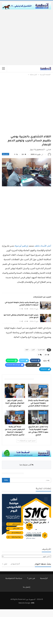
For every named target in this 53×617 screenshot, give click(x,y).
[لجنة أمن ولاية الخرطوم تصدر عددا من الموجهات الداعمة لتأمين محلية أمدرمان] (15, 417)
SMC (32, 603)
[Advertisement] (26, 37)
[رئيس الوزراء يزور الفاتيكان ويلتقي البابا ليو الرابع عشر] (45, 318)
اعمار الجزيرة (41, 350)
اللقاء (26, 350)
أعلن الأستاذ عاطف (42, 246)
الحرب (33, 350)
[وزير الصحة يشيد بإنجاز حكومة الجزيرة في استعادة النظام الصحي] (45, 305)
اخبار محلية (5, 154)
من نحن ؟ (31, 579)
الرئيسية (44, 579)
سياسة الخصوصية (13, 579)
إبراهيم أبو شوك (21, 246)
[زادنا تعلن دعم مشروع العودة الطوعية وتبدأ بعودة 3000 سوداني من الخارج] (38, 417)
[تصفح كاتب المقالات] (49, 154)
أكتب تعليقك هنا (26, 465)
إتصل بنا (26, 587)
